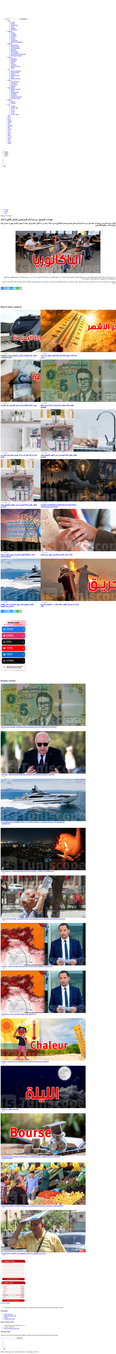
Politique (13, 28)
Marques (13, 86)
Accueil (6, 209)
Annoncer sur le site (9, 1319)
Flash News (14, 29)
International (14, 25)
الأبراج (12, 112)
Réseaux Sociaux (15, 66)
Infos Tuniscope (8, 1314)
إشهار (9, 138)
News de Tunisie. (5, 1303)
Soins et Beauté (15, 72)
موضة (9, 132)
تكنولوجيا (9, 125)
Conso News (14, 84)
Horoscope (14, 95)
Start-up (13, 37)
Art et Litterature (15, 48)
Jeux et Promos (15, 81)
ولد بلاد (13, 111)
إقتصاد (9, 122)
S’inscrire (19, 1338)
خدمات (9, 128)
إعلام (8, 127)
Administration (15, 92)
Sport (12, 26)
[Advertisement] (58, 180)
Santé (12, 77)
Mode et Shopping (16, 71)
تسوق (9, 133)
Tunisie (13, 22)
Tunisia (13, 101)
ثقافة (8, 115)
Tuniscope (13, 65)
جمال (9, 130)
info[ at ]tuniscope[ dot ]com (11, 1328)
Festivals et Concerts (16, 55)
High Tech (14, 58)
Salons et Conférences (17, 42)
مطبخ (9, 135)
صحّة (8, 124)
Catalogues (14, 83)
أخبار (8, 140)
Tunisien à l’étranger (16, 97)
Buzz (12, 63)
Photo (6, 152)
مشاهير (9, 120)
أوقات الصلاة (14, 107)
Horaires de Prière (16, 89)
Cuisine (13, 74)
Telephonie (14, 60)
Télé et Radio (14, 45)
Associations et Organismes (18, 54)
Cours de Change (15, 98)
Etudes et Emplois (16, 78)
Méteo (12, 90)
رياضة (9, 117)
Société (13, 23)
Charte (6, 1317)
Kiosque (13, 61)
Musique (13, 49)
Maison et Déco (15, 75)
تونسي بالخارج (15, 114)
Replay (13, 68)
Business (13, 103)
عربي (6, 155)
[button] (8, 20)
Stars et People (15, 52)
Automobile (14, 40)
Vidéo (6, 153)
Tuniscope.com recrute (10, 1315)
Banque (13, 33)
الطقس (13, 106)
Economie (13, 36)
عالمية (9, 143)
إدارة (12, 109)
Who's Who (14, 51)
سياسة (9, 141)
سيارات (9, 136)
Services (13, 39)
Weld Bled (14, 93)
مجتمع (9, 119)
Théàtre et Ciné (15, 46)
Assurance (13, 34)
